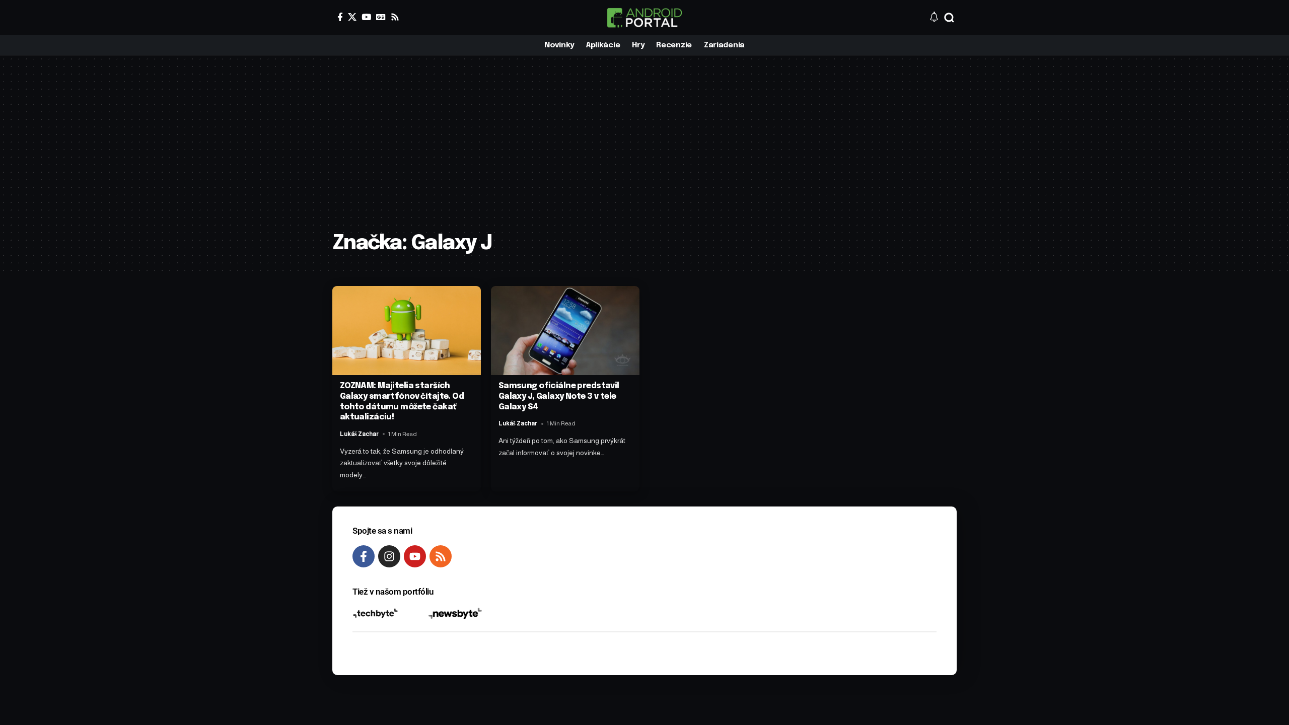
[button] (949, 18)
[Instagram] (389, 556)
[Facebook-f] (363, 556)
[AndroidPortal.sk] (644, 18)
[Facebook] (340, 17)
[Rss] (395, 17)
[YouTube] (366, 17)
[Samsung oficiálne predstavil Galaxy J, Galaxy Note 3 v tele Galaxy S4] (565, 330)
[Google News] (381, 17)
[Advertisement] (644, 151)
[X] (352, 17)
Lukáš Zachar (359, 434)
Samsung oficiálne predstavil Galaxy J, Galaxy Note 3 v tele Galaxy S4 (558, 396)
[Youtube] (415, 556)
